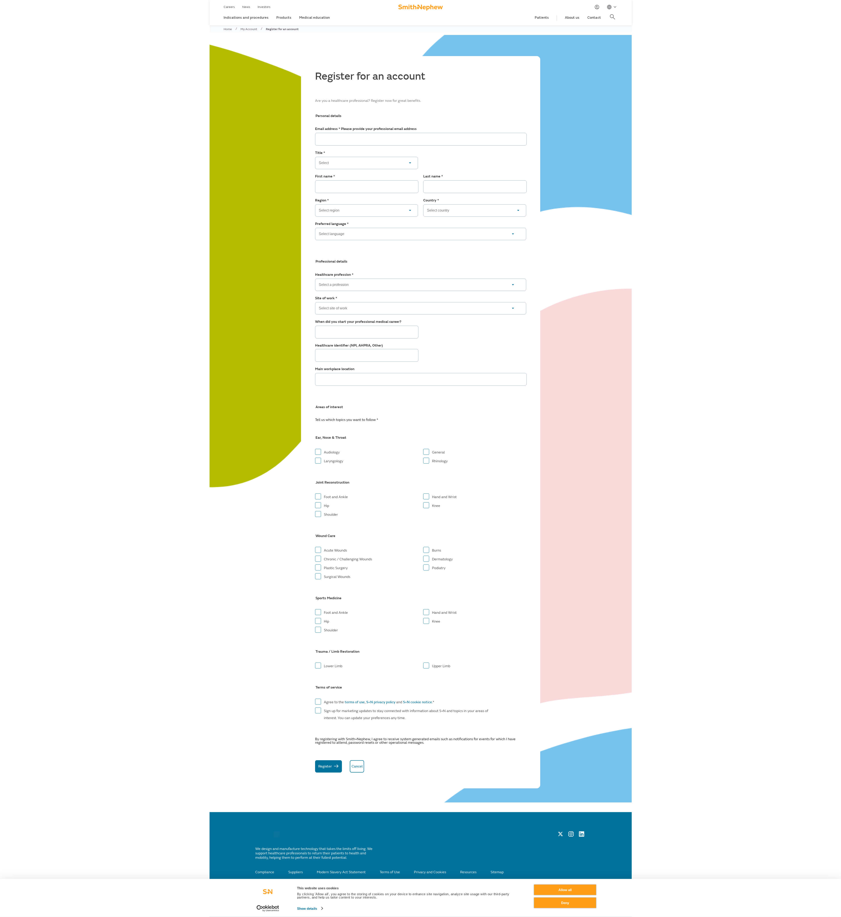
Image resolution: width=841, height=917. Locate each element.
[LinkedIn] (581, 835)
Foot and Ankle (336, 497)
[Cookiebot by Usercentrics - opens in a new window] (267, 908)
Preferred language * (331, 224)
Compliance (264, 872)
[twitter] (560, 835)
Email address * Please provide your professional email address (366, 129)
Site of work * (326, 298)
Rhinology (440, 461)
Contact (594, 17)
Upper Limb (441, 666)
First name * (325, 176)
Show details (307, 908)
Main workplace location (334, 369)
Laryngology (333, 461)
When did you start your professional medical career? (358, 322)
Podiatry (438, 568)
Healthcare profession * (334, 275)
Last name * (433, 176)
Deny (565, 902)
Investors (264, 7)
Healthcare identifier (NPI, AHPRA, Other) (349, 345)
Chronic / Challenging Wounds (348, 559)
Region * (322, 200)
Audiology (332, 452)
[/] (276, 836)
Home (228, 29)
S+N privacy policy (380, 702)
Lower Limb (333, 666)
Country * (431, 200)
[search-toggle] (613, 19)
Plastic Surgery (336, 568)
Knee (436, 506)
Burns (436, 550)
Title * (320, 153)
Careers (229, 7)
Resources (468, 872)
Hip (326, 506)
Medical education (314, 17)
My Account (249, 29)
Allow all (565, 890)
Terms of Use (390, 872)
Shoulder (331, 514)
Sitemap (497, 872)
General (438, 452)
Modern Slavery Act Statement (341, 872)
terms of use (355, 702)
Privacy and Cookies (430, 872)
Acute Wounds (335, 550)
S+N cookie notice (417, 702)
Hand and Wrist (444, 497)
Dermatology (442, 559)
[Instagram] (571, 835)
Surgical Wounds (337, 577)
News (246, 7)
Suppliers (295, 872)
